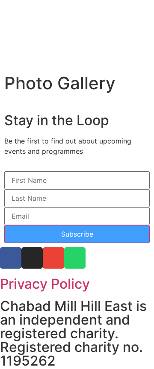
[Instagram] (32, 258)
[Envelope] (53, 258)
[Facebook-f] (10, 258)
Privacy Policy (45, 283)
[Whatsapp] (75, 258)
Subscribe (77, 234)
